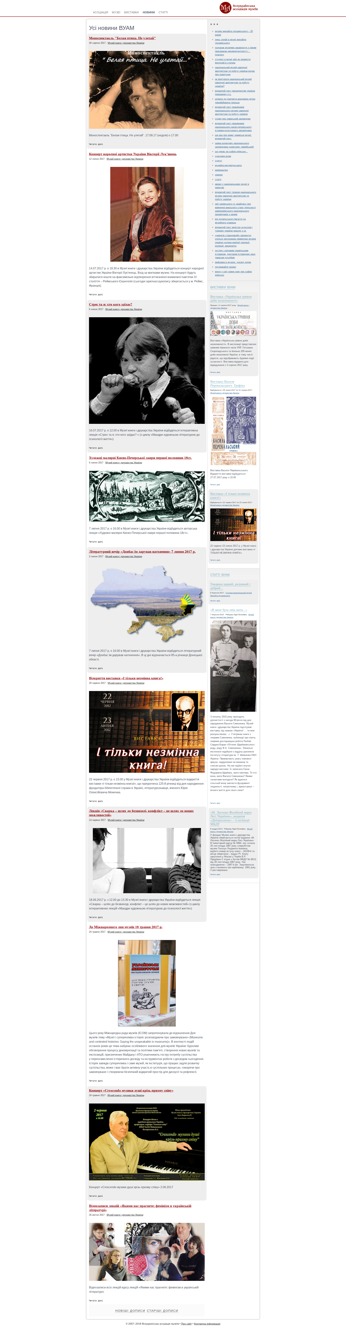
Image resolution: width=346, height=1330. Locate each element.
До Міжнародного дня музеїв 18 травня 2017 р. (126, 926)
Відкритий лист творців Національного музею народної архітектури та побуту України (235, 196)
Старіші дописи (162, 1311)
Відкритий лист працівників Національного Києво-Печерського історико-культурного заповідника (233, 127)
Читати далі (96, 144)
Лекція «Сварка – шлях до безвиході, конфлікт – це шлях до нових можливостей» (141, 812)
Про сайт (186, 1323)
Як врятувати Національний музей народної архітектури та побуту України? (233, 83)
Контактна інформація (207, 1323)
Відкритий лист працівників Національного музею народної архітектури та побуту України (232, 110)
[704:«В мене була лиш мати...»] (233, 666)
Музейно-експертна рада (228, 165)
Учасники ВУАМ (223, 156)
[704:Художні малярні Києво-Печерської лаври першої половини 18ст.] (147, 520)
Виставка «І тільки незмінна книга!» (230, 495)
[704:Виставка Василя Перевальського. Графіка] (233, 431)
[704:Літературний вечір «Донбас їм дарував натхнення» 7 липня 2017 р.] (147, 643)
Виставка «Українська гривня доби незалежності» (231, 298)
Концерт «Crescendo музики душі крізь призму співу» (131, 1090)
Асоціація (100, 12)
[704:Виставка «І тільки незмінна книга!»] (233, 525)
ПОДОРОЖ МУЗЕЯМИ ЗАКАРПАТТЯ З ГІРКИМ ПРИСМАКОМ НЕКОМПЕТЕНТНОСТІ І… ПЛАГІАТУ (235, 51)
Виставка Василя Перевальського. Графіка (227, 383)
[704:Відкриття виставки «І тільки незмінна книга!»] (147, 771)
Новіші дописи (130, 1311)
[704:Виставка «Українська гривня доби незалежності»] (233, 323)
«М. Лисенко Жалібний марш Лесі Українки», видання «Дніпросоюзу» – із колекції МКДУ (231, 818)
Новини (219, 174)
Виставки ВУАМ (222, 286)
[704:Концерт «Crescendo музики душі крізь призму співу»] (147, 1179)
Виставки (131, 12)
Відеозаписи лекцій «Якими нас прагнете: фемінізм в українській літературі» (140, 1207)
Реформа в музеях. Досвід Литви (233, 262)
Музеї (116, 12)
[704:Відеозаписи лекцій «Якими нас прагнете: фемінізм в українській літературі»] (147, 1279)
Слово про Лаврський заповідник (232, 118)
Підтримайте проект (225, 267)
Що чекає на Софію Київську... (231, 151)
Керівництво (221, 170)
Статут (218, 160)
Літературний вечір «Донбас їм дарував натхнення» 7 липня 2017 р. (142, 551)
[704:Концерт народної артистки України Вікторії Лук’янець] (146, 260)
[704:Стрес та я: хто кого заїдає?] (147, 422)
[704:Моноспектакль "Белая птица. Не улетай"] (147, 127)
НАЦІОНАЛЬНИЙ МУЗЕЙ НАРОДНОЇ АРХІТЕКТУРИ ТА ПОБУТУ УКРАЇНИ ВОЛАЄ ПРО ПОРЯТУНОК (235, 71)
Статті (218, 179)
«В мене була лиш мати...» (228, 609)
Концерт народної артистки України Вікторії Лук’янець (133, 153)
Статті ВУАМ (220, 574)
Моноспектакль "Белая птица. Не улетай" (122, 38)
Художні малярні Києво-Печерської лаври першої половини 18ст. (140, 457)
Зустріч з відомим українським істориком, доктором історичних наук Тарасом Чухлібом (235, 254)
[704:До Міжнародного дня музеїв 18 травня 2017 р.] (147, 1025)
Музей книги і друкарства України (126, 43)
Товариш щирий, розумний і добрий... (230, 586)
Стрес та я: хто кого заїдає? (110, 304)
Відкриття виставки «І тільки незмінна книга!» (126, 678)
